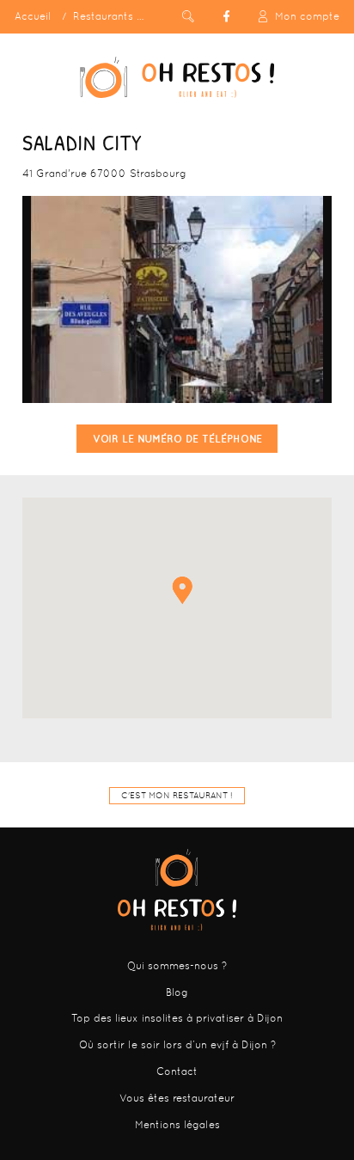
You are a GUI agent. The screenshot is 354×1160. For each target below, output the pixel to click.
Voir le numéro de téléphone (177, 438)
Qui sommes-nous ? (177, 966)
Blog (177, 992)
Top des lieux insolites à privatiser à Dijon (177, 1018)
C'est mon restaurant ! (177, 795)
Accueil (33, 16)
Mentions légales (177, 1125)
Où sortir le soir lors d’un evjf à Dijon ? (177, 1045)
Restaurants (103, 16)
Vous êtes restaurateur (177, 1098)
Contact (177, 1071)
